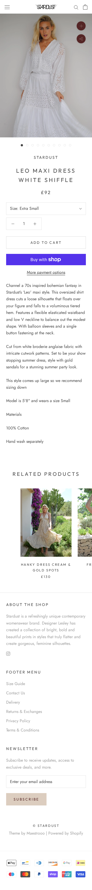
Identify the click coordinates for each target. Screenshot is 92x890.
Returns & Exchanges (24, 711)
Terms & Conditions (22, 730)
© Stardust (46, 826)
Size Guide (15, 684)
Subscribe (26, 799)
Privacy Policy (18, 721)
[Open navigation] (7, 7)
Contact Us (15, 693)
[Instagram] (8, 653)
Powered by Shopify (65, 833)
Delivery (13, 702)
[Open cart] (85, 7)
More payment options (46, 272)
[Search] (76, 7)
